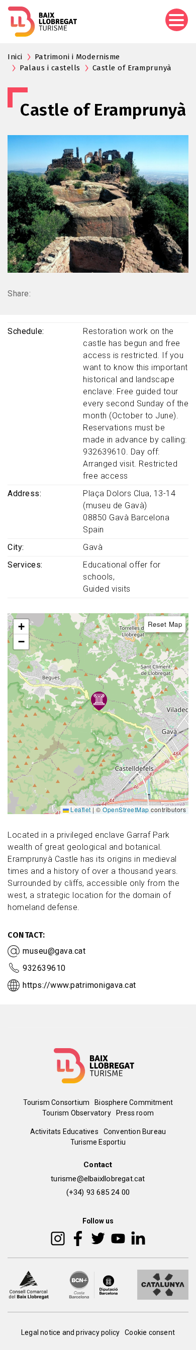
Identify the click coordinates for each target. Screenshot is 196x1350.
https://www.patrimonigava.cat (79, 985)
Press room (135, 1113)
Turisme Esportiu (98, 1142)
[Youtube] (118, 1238)
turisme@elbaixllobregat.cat (98, 1178)
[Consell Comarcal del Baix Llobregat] (29, 1284)
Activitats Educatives (64, 1132)
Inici (15, 56)
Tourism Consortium (56, 1102)
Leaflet (80, 809)
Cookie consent (150, 1332)
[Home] (42, 21)
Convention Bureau (135, 1132)
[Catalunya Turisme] (162, 1284)
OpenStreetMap (126, 809)
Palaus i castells (50, 67)
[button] (21, 626)
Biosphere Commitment (133, 1102)
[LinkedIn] (138, 1238)
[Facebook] (78, 1238)
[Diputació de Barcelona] (93, 1284)
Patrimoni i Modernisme (77, 56)
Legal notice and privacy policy (70, 1332)
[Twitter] (98, 1238)
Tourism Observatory (76, 1113)
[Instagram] (57, 1238)
